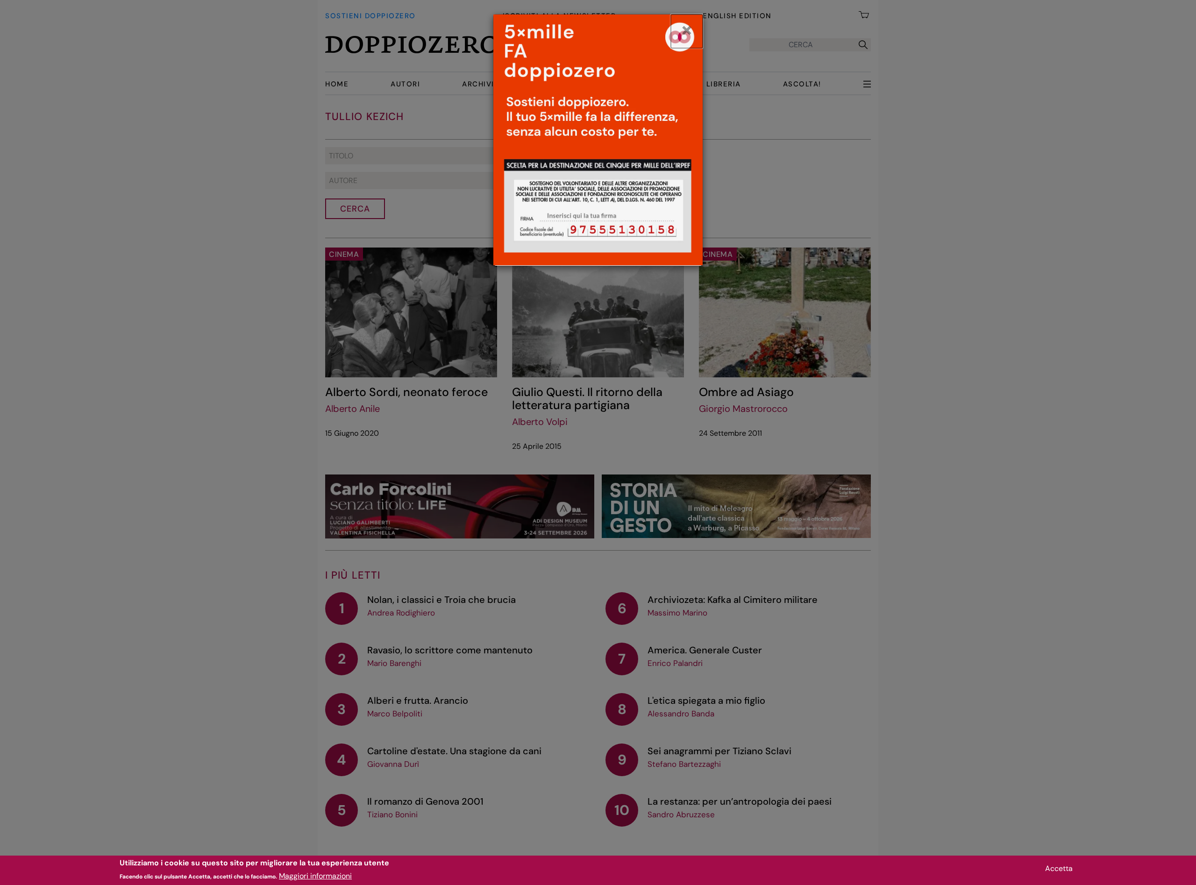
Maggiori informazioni (315, 876)
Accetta (1059, 868)
